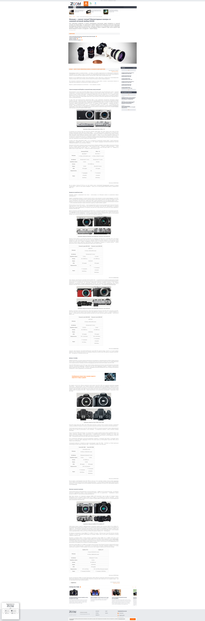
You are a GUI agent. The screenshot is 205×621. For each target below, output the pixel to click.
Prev (129, 70)
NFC (84, 141)
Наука (91, 4)
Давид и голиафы (72, 38)
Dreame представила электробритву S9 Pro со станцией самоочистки (128, 107)
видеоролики (109, 283)
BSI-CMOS (84, 153)
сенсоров (117, 385)
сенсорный (101, 141)
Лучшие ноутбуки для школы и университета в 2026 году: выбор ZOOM (80, 11)
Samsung (75, 100)
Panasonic (111, 198)
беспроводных (116, 105)
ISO (100, 425)
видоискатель (113, 541)
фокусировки (115, 538)
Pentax (83, 75)
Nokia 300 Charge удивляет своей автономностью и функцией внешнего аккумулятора (128, 103)
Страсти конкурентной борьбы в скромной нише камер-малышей (82, 36)
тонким (96, 103)
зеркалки (104, 387)
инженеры (86, 106)
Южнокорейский (97, 100)
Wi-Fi (113, 133)
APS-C (86, 449)
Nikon (88, 91)
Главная (70, 16)
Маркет (114, 0)
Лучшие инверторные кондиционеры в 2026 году (127, 79)
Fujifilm (99, 491)
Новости (78, 7)
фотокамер (100, 366)
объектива (85, 439)
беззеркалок (91, 362)
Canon (113, 360)
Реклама (75, 614)
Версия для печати (115, 71)
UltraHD (77, 141)
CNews (102, 0)
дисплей (80, 133)
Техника (86, 4)
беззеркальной (106, 185)
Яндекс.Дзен (121, 615)
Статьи (74, 7)
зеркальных (116, 480)
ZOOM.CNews (116, 277)
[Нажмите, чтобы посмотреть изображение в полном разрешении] (94, 119)
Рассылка (121, 613)
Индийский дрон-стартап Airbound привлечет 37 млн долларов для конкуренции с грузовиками (129, 98)
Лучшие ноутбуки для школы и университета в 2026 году (128, 73)
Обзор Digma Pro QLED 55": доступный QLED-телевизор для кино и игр (113, 11)
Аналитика (105, 0)
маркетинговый (72, 538)
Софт (95, 4)
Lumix (70, 206)
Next (129, 90)
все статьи (134, 67)
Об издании (71, 614)
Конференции (110, 0)
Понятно (132, 619)
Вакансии (70, 615)
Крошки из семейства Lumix (74, 37)
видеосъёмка (72, 141)
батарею (116, 106)
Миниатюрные (72, 73)
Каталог (70, 7)
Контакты (74, 615)
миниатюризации (112, 284)
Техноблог (82, 7)
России (104, 527)
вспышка (80, 433)
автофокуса (107, 386)
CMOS (108, 140)
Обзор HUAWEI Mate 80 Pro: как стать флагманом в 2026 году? (96, 11)
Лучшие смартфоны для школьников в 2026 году (126, 76)
